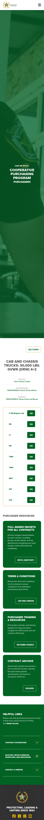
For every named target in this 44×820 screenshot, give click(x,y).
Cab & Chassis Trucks (22, 381)
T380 (11, 456)
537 (10, 489)
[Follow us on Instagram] (24, 816)
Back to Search (33, 349)
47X (10, 500)
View (31, 413)
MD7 (11, 478)
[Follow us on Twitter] (19, 816)
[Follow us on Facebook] (13, 816)
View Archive (29, 688)
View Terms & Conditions (26, 601)
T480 (11, 467)
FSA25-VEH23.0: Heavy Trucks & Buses (22, 390)
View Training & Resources (25, 645)
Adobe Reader (12, 723)
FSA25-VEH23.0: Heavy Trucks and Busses (22, 399)
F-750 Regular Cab (16, 413)
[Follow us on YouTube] (30, 816)
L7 (10, 435)
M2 (10, 424)
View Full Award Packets (25, 560)
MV (10, 445)
